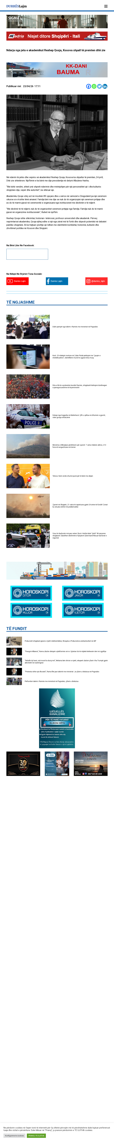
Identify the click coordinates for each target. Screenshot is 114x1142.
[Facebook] (88, 86)
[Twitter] (99, 86)
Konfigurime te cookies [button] (14, 1136)
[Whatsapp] (94, 86)
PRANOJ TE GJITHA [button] (36, 1136)
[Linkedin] (104, 86)
